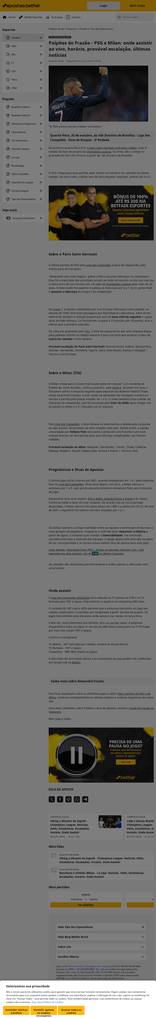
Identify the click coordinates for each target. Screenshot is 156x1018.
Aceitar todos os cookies (71, 1011)
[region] (78, 999)
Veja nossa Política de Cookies (48, 1002)
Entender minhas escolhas (16, 1011)
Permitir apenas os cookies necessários (44, 1011)
